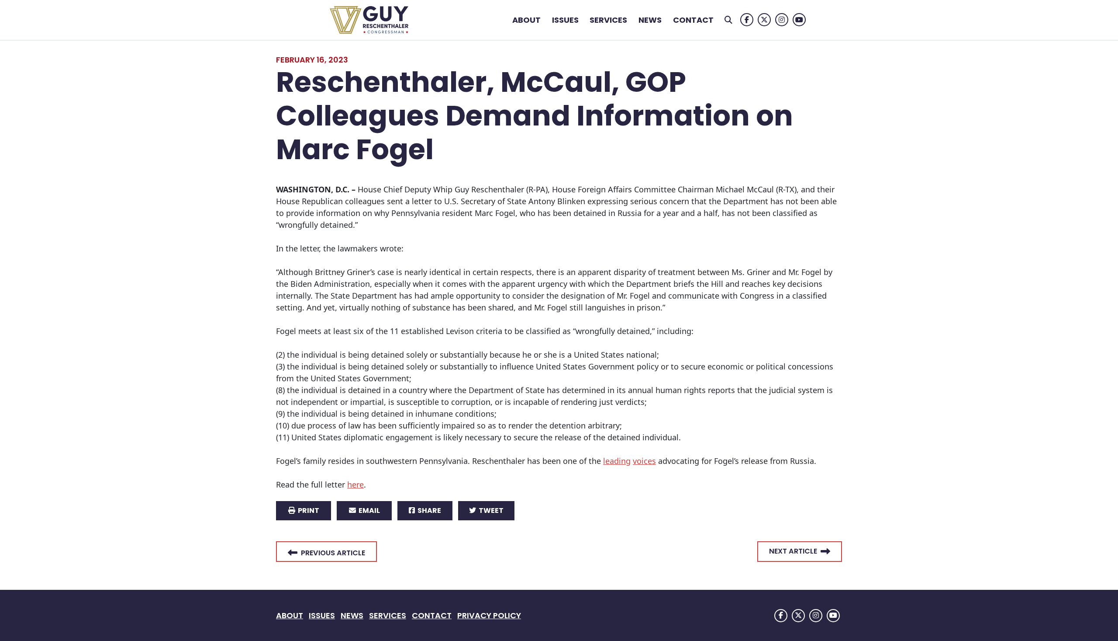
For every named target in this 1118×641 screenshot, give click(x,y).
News (650, 19)
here (355, 484)
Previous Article (333, 553)
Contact (693, 19)
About (526, 19)
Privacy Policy (489, 615)
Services (608, 19)
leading (617, 461)
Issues (565, 19)
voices (644, 461)
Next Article (793, 551)
